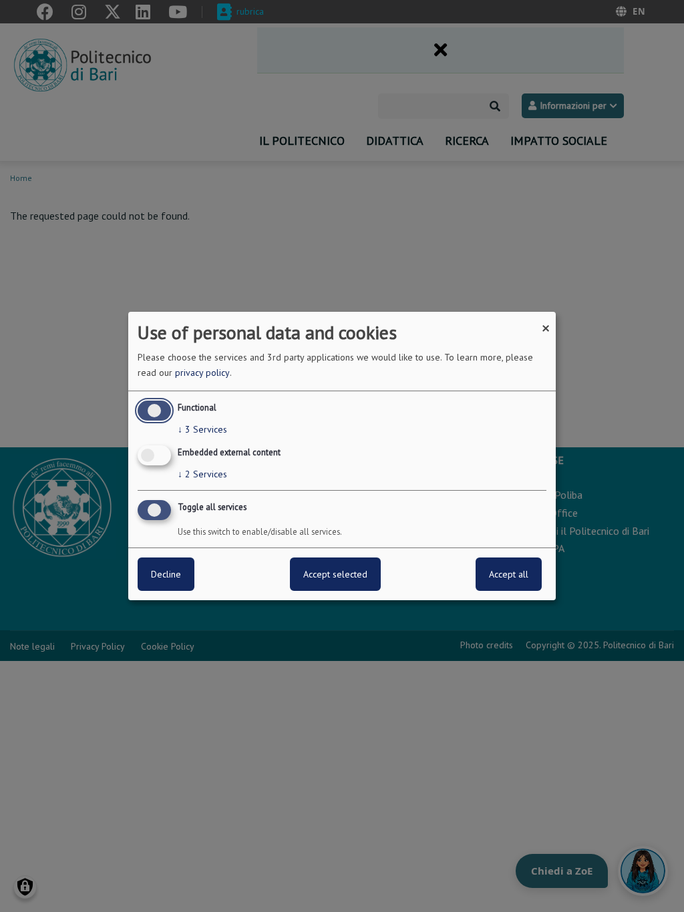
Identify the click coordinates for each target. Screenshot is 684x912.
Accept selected (335, 574)
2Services (202, 474)
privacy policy (202, 373)
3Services (202, 429)
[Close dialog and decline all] (546, 320)
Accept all (508, 574)
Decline (166, 574)
